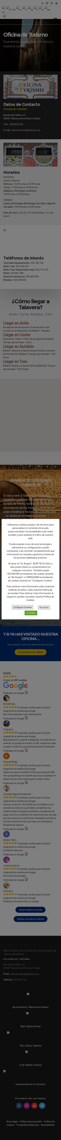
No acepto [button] (44, 607)
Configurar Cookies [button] (23, 607)
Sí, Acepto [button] (31, 613)
